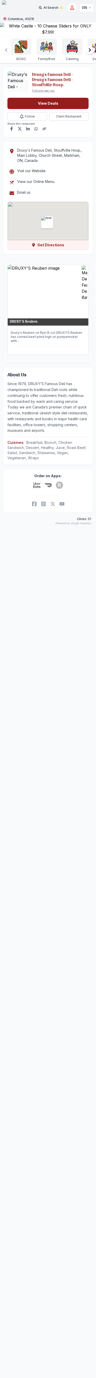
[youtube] (62, 503)
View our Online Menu (36, 181)
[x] (52, 503)
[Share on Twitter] (20, 129)
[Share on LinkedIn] (28, 129)
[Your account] (72, 8)
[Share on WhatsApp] (36, 129)
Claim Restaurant (68, 116)
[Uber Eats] (36, 485)
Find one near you (43, 90)
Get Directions (50, 245)
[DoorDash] (48, 485)
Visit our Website (31, 171)
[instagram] (43, 503)
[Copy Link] (44, 129)
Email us (23, 192)
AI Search (51, 7)
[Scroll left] (6, 50)
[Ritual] (59, 485)
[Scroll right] (90, 50)
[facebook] (34, 503)
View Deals (48, 103)
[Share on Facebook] (11, 129)
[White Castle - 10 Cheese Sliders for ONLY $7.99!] (48, 29)
